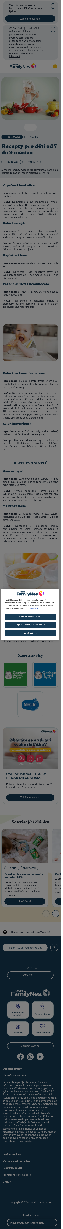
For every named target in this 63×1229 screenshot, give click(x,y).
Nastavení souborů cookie (30, 616)
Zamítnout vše (30, 633)
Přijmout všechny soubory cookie (30, 625)
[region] (30, 614)
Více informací (32, 608)
